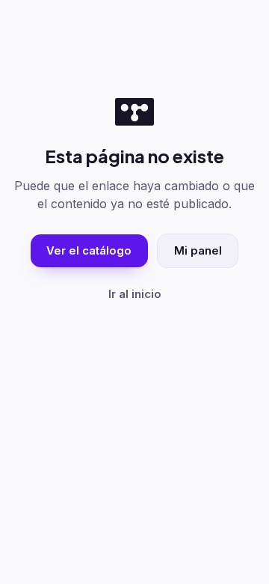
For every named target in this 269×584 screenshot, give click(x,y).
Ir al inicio (134, 294)
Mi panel (198, 251)
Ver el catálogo (89, 251)
